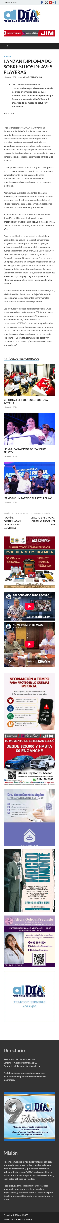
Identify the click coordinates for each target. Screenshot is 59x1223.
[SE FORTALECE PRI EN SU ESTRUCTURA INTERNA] (29, 381)
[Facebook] (41, 2)
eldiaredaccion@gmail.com (27, 1066)
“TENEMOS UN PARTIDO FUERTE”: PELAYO (28, 498)
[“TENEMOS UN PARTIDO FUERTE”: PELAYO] (29, 479)
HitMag (28, 1219)
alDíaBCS (24, 1215)
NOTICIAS (7, 56)
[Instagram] (53, 2)
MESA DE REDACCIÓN (32, 77)
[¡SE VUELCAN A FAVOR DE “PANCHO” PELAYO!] (29, 430)
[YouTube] (49, 2)
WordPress (18, 1219)
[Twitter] (45, 2)
